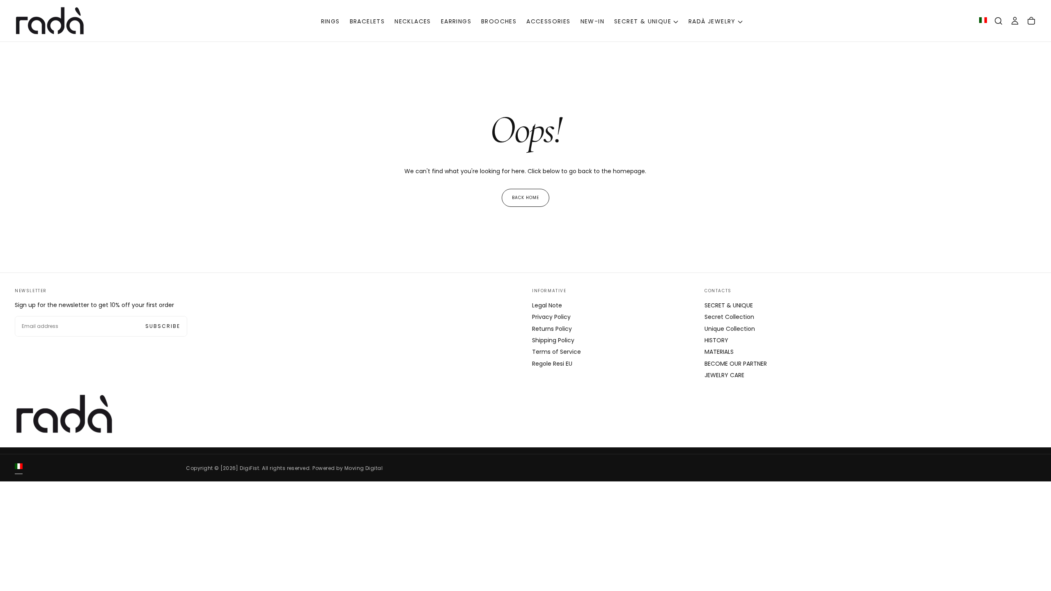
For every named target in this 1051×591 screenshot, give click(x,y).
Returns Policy (552, 329)
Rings (330, 21)
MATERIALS (719, 352)
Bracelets (367, 21)
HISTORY (716, 340)
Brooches (498, 21)
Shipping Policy (553, 340)
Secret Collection (729, 317)
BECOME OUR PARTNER (735, 364)
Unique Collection (729, 329)
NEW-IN (592, 21)
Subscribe (162, 326)
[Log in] (1015, 20)
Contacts (718, 291)
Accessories (548, 21)
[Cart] (1031, 20)
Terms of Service (556, 352)
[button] (998, 20)
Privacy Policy (551, 317)
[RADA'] (64, 414)
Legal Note (547, 305)
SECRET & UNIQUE (642, 21)
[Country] (983, 21)
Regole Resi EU (552, 364)
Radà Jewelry (712, 21)
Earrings (456, 21)
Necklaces (413, 21)
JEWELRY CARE (724, 375)
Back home (525, 198)
